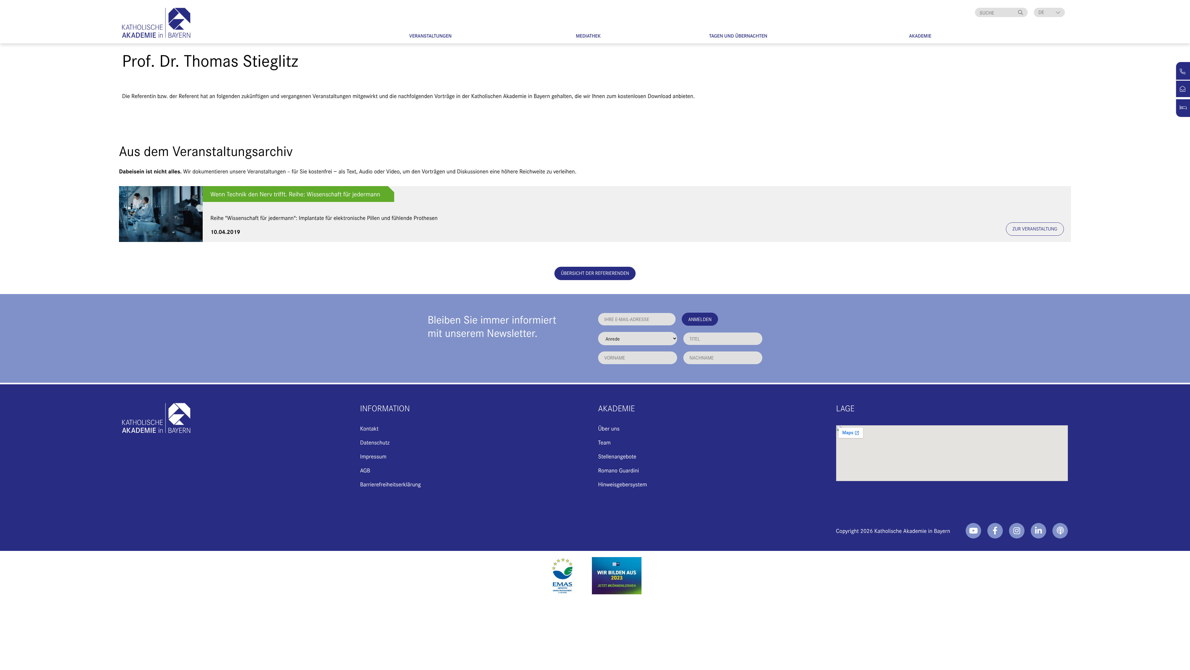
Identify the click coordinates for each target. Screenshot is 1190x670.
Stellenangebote (617, 456)
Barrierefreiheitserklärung (390, 484)
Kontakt (369, 428)
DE (1041, 12)
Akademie (920, 36)
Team (604, 442)
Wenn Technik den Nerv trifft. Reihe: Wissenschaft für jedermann (295, 194)
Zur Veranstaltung (1034, 229)
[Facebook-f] (995, 530)
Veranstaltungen (430, 36)
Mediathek (588, 36)
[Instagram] (1017, 530)
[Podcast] (1060, 530)
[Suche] (1021, 12)
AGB (365, 470)
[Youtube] (973, 530)
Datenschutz (375, 442)
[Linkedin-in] (1038, 530)
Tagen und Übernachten (738, 36)
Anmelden (700, 319)
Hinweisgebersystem (622, 484)
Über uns (608, 428)
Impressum (373, 456)
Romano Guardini (618, 470)
